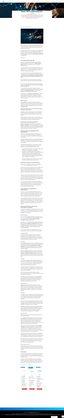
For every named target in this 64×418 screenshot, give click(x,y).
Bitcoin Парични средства (26, 262)
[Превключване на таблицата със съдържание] (24, 57)
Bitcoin (22, 262)
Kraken (32, 375)
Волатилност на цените (24, 191)
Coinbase (39, 374)
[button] (62, 1)
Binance (24, 374)
